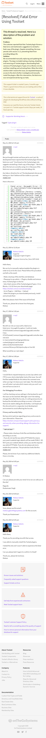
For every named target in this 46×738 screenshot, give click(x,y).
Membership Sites (8, 710)
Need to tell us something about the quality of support (22, 626)
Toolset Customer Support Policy (15, 622)
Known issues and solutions (13, 575)
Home (3, 11)
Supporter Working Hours (15, 116)
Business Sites (6, 707)
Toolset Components (9, 656)
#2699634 (40, 311)
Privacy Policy (6, 677)
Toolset (8, 3)
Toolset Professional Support (15, 11)
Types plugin (12, 123)
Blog (24, 653)
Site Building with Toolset (10, 653)
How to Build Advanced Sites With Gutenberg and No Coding (32, 673)
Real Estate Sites (7, 702)
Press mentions (28, 659)
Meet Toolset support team (13, 604)
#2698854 (40, 143)
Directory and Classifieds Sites (12, 699)
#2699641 (40, 356)
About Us (5, 671)
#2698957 (40, 247)
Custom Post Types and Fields (12, 696)
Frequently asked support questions (16, 579)
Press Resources (28, 662)
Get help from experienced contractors (17, 601)
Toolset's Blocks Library (10, 659)
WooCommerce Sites (9, 704)
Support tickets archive (12, 583)
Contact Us (5, 674)
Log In (32, 4)
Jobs (3, 680)
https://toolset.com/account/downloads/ (17, 289)
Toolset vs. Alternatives (10, 662)
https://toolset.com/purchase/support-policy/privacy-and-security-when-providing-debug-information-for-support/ (21, 423)
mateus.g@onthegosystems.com (14, 511)
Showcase (26, 656)
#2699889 (40, 494)
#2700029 (40, 520)
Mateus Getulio (26, 132)
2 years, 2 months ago (32, 130)
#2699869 (40, 461)
